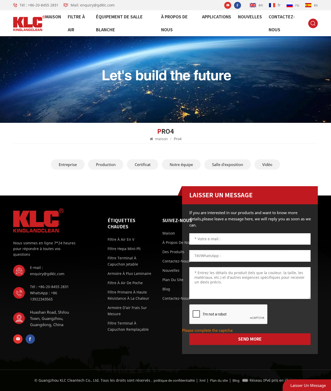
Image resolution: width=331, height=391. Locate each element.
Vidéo (267, 164)
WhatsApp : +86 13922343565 (43, 296)
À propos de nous (174, 23)
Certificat (143, 164)
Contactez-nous (282, 23)
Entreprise (68, 164)
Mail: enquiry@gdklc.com (93, 5)
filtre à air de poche (125, 282)
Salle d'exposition (227, 164)
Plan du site (219, 380)
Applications (216, 17)
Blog (235, 380)
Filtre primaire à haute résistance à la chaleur (128, 295)
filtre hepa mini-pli (124, 248)
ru (297, 5)
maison (53, 17)
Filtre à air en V (121, 239)
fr (279, 5)
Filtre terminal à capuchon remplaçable (128, 326)
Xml (202, 380)
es (316, 5)
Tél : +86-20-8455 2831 (39, 5)
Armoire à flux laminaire (129, 273)
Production (106, 164)
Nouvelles (250, 17)
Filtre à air (76, 23)
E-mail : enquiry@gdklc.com (47, 270)
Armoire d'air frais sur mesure (127, 310)
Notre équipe (181, 164)
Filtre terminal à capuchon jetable (123, 261)
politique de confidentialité (174, 380)
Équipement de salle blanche (119, 23)
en (261, 5)
